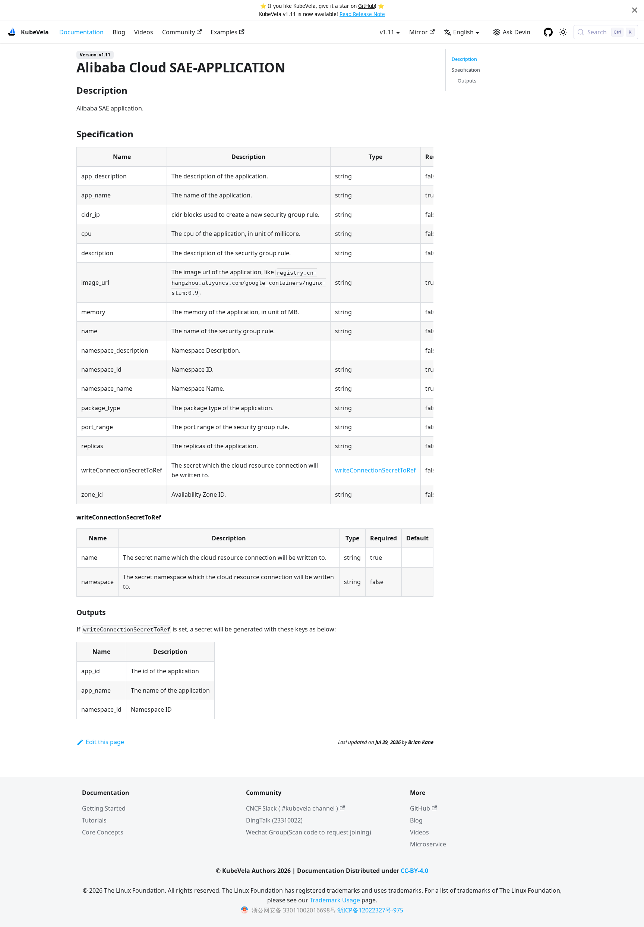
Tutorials (94, 820)
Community (178, 32)
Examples (224, 32)
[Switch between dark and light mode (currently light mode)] (563, 32)
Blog (119, 32)
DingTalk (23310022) (274, 820)
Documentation (81, 32)
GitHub (366, 5)
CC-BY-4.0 (414, 871)
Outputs (467, 80)
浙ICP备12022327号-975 (370, 910)
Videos (143, 32)
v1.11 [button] (387, 32)
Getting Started (104, 808)
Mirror (418, 32)
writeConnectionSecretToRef (375, 470)
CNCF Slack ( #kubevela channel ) (292, 808)
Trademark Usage (335, 900)
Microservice (428, 844)
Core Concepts (102, 832)
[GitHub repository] (548, 32)
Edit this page (105, 742)
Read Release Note (362, 14)
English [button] (463, 32)
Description (464, 59)
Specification (466, 69)
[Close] (634, 10)
